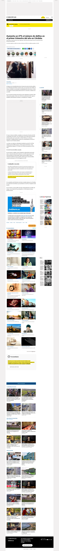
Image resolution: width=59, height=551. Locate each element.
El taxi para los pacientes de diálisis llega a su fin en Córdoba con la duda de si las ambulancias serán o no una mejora (13, 462)
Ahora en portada (10, 450)
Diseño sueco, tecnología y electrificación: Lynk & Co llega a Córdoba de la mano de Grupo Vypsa (42, 212)
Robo (14, 222)
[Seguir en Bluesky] (41, 539)
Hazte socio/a (43, 17)
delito (26, 222)
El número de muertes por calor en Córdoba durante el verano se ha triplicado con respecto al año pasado (28, 462)
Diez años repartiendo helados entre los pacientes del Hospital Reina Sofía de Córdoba (28, 517)
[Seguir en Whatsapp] (50, 539)
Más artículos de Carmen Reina (12, 418)
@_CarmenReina (9, 83)
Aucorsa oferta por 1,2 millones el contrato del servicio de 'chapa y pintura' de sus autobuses (28, 476)
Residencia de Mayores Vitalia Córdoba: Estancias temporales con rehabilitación (42, 207)
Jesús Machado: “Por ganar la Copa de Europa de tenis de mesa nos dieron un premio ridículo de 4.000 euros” (42, 273)
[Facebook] (25, 49)
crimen (23, 222)
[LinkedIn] (31, 49)
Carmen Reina (8, 81)
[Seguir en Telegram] (44, 539)
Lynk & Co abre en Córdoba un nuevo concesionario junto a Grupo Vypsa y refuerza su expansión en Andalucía (42, 202)
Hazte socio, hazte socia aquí (26, 215)
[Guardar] (33, 49)
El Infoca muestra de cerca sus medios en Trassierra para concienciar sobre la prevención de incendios (13, 445)
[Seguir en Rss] (51, 539)
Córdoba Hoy (10, 20)
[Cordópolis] (13, 538)
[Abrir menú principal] (52, 17)
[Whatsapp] (23, 49)
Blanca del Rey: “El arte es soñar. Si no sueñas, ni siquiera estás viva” (42, 284)
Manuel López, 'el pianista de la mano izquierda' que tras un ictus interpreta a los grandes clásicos (28, 445)
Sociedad (7, 222)
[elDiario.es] (13, 540)
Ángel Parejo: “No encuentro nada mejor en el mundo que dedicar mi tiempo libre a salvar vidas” (42, 278)
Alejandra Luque (9, 416)
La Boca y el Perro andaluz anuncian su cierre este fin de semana (13, 531)
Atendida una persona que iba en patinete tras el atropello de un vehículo (13, 431)
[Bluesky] (27, 49)
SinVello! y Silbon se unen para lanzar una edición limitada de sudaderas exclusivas (41, 223)
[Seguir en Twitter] (42, 539)
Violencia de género (19, 222)
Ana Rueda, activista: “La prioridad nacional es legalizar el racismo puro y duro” (42, 268)
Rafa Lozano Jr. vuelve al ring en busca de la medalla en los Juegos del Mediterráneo (13, 503)
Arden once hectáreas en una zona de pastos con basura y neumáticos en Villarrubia (28, 532)
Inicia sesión (47, 17)
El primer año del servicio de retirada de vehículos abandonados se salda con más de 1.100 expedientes (47, 123)
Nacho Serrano (9, 491)
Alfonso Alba (23, 401)
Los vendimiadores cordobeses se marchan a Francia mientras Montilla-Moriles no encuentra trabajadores (28, 399)
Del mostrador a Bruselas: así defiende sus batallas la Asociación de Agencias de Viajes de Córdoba (42, 217)
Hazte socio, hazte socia (14, 366)
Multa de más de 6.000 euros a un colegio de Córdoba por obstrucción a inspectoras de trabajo (28, 413)
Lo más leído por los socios (11, 386)
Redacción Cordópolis (29, 447)
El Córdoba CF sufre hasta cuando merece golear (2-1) (13, 490)
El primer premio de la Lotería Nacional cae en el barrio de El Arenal (47, 111)
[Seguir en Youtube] (47, 539)
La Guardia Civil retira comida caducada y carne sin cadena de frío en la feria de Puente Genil (46, 149)
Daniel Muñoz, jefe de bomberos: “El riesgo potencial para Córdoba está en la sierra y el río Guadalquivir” (42, 262)
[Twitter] (29, 49)
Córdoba (11, 222)
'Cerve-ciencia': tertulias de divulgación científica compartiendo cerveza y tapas (29, 431)
